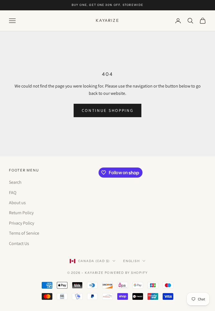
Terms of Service (24, 233)
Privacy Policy (21, 223)
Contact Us (19, 243)
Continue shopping (108, 110)
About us (17, 203)
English (131, 261)
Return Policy (21, 213)
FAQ (13, 192)
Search (15, 182)
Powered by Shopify (126, 273)
